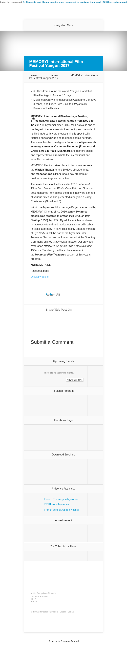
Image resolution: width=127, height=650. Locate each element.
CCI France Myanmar (56, 504)
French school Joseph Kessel (61, 509)
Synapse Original (70, 641)
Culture (54, 75)
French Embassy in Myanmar (61, 499)
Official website (40, 276)
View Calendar (74, 379)
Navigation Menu (64, 25)
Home (34, 75)
